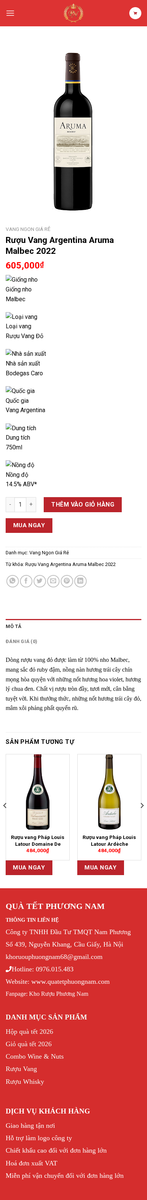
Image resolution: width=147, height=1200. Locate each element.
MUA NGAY (29, 525)
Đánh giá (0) (21, 641)
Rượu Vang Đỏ (24, 336)
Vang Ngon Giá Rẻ (28, 229)
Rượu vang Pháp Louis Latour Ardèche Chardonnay (109, 843)
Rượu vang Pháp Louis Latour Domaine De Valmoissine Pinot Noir (38, 843)
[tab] (73, 626)
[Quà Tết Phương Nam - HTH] (73, 13)
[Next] (141, 820)
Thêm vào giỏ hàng (82, 504)
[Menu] (10, 13)
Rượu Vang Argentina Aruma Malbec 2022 (70, 564)
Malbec (15, 299)
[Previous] (5, 820)
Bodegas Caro (24, 373)
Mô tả (13, 626)
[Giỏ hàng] (135, 13)
